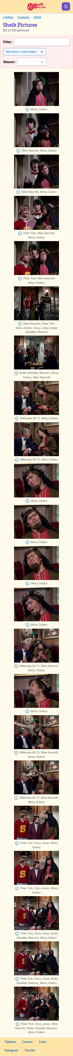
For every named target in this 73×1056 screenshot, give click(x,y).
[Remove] (42, 51)
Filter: (8, 42)
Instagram (11, 1050)
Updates (10, 1041)
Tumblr (30, 1050)
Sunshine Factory (36, 6)
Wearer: (9, 61)
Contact (27, 1041)
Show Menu (66, 6)
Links (42, 1041)
